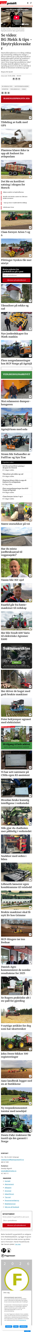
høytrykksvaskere (22, 86)
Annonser (8, 1191)
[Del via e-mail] (19, 79)
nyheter (5, 89)
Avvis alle (9, 1326)
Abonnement (9, 1184)
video (24, 89)
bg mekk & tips (7, 86)
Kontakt (7, 1181)
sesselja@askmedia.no (8, 1171)
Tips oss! (8, 1197)
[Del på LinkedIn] (16, 79)
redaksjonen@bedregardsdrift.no (12, 1160)
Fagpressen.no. (22, 1320)
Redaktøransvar (10, 1204)
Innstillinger (23, 1326)
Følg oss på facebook (12, 1207)
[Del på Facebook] (13, 79)
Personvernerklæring (12, 1200)
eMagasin (8, 1188)
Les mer (18, 1244)
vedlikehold (15, 89)
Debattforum (9, 1194)
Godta (15, 1326)
